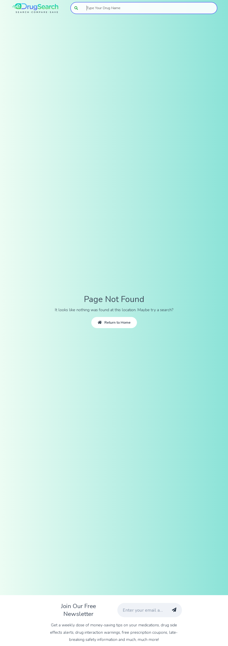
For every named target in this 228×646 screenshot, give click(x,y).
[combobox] (149, 8)
